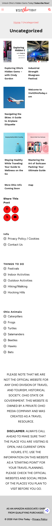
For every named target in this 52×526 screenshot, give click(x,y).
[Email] (15, 217)
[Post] (7, 217)
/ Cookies (32, 238)
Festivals (13, 268)
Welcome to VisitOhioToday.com (37, 93)
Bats (10, 352)
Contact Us (15, 244)
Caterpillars (15, 316)
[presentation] (14, 51)
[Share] (15, 209)
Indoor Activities (18, 274)
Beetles (12, 340)
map (30, 185)
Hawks (12, 346)
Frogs (11, 322)
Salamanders (16, 334)
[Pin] (7, 209)
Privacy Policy (17, 238)
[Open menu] (2, 9)
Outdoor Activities (20, 280)
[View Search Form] (49, 9)
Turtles (12, 328)
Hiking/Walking (17, 286)
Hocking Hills (16, 292)
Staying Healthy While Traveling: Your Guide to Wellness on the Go (14, 167)
